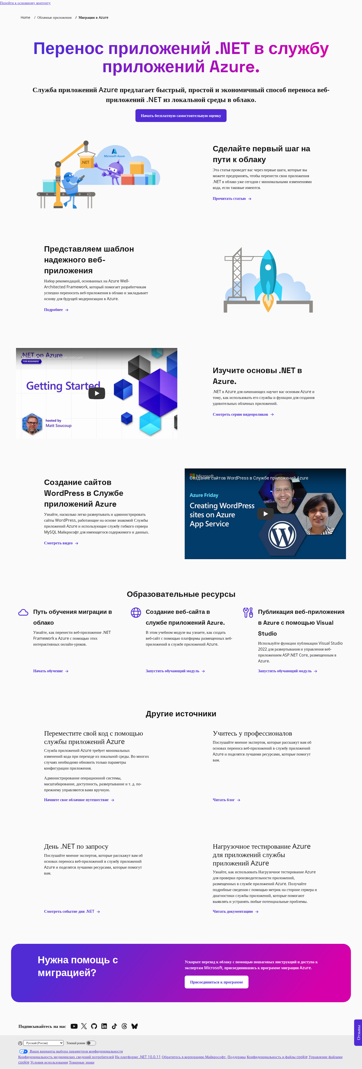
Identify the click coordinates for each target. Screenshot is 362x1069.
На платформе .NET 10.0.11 (138, 1056)
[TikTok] (114, 1026)
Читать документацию (233, 911)
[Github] (94, 1026)
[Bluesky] (134, 1026)
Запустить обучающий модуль (173, 670)
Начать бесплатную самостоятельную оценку (181, 115)
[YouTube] (74, 1026)
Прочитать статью (230, 198)
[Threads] (124, 1026)
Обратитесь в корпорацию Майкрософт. (194, 1056)
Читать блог (224, 799)
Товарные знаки (81, 1062)
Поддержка (237, 1056)
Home (25, 17)
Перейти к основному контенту (25, 2)
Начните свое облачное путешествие (77, 799)
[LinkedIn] (104, 1026)
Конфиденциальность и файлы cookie (277, 1056)
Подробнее (54, 309)
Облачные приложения (54, 17)
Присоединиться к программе (216, 982)
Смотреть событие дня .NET (69, 911)
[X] (84, 1026)
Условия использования (49, 1062)
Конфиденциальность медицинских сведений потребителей (66, 1056)
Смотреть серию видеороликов (241, 414)
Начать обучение (48, 670)
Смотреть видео (59, 543)
